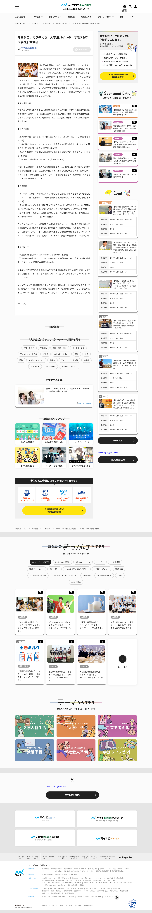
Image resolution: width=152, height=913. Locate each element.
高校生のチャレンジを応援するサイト (83, 878)
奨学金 (52, 360)
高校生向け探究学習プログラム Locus (66, 874)
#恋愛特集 (87, 575)
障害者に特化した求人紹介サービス (74, 871)
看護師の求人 (78, 891)
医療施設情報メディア (90, 882)
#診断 (120, 575)
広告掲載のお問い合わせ (74, 857)
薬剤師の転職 (68, 891)
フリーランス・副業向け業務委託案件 (98, 871)
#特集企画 (119, 569)
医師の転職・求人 (102, 891)
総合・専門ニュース (63, 878)
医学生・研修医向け (80, 868)
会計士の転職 (117, 888)
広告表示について (52, 857)
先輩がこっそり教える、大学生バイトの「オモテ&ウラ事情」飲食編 (78, 23)
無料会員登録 (54, 510)
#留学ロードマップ (83, 562)
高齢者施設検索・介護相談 (76, 885)
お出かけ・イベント (61, 354)
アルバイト (128, 868)
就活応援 (71, 17)
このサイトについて (20, 857)
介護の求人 (45, 893)
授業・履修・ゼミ (59, 348)
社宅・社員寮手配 (96, 896)
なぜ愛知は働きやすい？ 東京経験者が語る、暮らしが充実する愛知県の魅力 (125, 128)
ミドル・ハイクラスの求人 (115, 868)
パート (44, 871)
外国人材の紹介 (69, 893)
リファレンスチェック (110, 896)
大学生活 (37, 17)
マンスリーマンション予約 (125, 882)
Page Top (127, 857)
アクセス (51, 905)
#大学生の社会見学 (62, 562)
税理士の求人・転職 (48, 891)
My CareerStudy (66, 882)
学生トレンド (29, 348)
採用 (70, 905)
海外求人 (102, 868)
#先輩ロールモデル (36, 569)
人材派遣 (44, 888)
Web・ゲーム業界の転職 (57, 888)
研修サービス (46, 896)
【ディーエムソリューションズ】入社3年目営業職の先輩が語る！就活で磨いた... (124, 144)
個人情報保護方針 (88, 905)
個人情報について (35, 857)
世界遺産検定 (87, 880)
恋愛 (77, 354)
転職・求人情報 (92, 868)
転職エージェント (91, 888)
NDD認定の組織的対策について (107, 857)
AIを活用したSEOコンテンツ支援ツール (54, 885)
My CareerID (77, 882)
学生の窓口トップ (21, 23)
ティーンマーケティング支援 (104, 878)
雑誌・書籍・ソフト (62, 880)
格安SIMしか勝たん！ (70, 366)
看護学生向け (68, 868)
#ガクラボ (100, 562)
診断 (86, 354)
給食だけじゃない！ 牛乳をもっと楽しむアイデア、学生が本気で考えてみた (122, 625)
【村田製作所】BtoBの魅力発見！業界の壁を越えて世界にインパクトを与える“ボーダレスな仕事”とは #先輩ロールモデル (125, 405)
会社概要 (44, 905)
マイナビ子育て (112, 880)
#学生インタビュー (102, 569)
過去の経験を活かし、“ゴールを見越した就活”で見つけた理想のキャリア (124, 160)
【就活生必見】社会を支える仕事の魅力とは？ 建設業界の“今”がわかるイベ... (125, 112)
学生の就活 (45, 868)
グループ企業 (77, 905)
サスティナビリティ (61, 905)
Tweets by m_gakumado (108, 452)
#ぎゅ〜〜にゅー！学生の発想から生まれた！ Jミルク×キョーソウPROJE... (60, 625)
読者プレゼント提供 (62, 857)
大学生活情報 (120, 878)
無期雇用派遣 (124, 891)
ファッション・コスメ (28, 354)
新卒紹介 (80, 888)
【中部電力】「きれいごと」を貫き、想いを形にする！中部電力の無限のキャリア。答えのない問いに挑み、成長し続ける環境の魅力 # (125, 247)
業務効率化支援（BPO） (59, 896)
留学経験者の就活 (56, 868)
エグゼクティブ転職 (104, 888)
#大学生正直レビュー (38, 575)
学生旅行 (43, 348)
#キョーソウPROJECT (40, 562)
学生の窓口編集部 (29, 48)
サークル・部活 (78, 348)
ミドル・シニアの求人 (55, 871)
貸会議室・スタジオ (83, 896)
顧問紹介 (59, 891)
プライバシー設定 (84, 857)
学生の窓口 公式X (117, 460)
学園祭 (86, 360)
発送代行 (71, 896)
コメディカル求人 (89, 891)
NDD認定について (94, 857)
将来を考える (54, 17)
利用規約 (28, 857)
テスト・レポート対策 (69, 360)
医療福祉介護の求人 (118, 871)
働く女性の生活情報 (48, 880)
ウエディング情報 (75, 880)
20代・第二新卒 (71, 888)
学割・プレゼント (104, 17)
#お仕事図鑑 (115, 562)
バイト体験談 (50, 366)
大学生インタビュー (36, 360)
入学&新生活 (20, 17)
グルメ (45, 354)
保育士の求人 (114, 891)
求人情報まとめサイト (48, 878)
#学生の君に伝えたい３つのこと (64, 575)
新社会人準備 (86, 17)
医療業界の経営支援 (57, 893)
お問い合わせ (44, 857)
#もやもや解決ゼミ (104, 575)
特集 (121, 17)
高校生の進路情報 (47, 874)
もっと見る (118, 440)
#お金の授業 (76, 582)
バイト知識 (46, 23)
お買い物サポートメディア (107, 882)
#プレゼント (54, 569)
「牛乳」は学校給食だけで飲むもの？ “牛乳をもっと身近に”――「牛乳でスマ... (91, 625)
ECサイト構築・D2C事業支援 (51, 882)
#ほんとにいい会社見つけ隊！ (77, 569)
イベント (133, 17)
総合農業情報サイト (99, 880)
